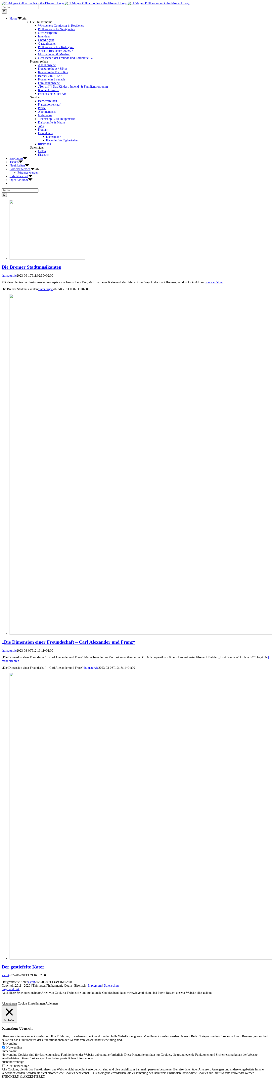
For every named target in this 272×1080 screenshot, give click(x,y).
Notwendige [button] (9, 1043)
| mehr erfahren (213, 282)
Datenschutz (111, 985)
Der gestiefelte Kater (23, 966)
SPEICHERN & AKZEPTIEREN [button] (23, 1076)
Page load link (11, 989)
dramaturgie (9, 275)
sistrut (5, 975)
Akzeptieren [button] (9, 1003)
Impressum (95, 985)
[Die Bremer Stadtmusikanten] (47, 258)
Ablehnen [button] (51, 1003)
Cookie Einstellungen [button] (31, 1003)
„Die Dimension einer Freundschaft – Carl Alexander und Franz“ (68, 642)
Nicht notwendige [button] (13, 1061)
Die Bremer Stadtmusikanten (31, 267)
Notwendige (14, 1047)
